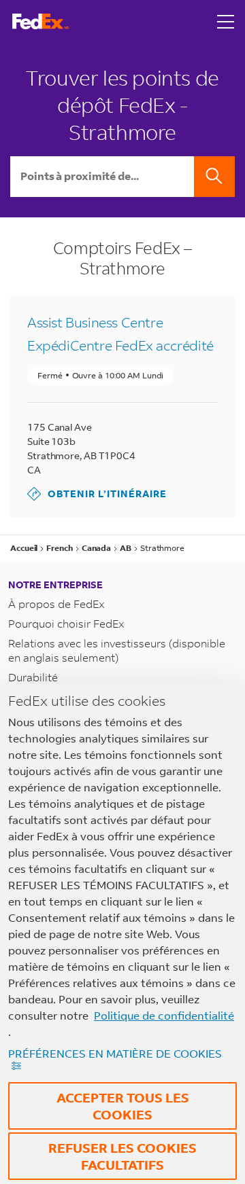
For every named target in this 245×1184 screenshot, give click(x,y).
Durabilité (33, 677)
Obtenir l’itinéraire (97, 493)
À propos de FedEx (56, 603)
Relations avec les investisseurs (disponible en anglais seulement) (116, 650)
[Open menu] (226, 21)
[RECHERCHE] (214, 176)
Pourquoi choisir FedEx (66, 623)
